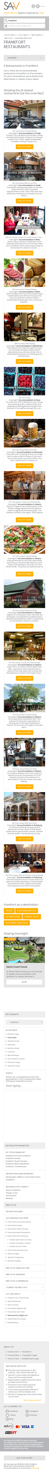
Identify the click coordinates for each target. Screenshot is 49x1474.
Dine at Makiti (24, 279)
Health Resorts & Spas (17, 1319)
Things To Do (12, 1193)
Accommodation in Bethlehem (29, 346)
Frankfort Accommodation (18, 1155)
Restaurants (37, 35)
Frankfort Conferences (16, 1166)
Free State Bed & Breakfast (19, 1232)
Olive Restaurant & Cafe (24, 227)
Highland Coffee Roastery (24, 491)
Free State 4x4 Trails (16, 1312)
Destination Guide (14, 1212)
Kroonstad (29, 1177)
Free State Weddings (15, 1274)
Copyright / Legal (29, 1355)
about (9, 910)
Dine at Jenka (24, 333)
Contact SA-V (13, 1352)
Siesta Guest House (16, 966)
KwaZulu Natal (13, 1048)
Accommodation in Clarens (29, 504)
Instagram (33, 1411)
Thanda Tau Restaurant (24, 120)
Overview (12, 58)
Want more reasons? (32, 1400)
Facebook (14, 1411)
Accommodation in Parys (29, 400)
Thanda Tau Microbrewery (24, 173)
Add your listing (24, 1458)
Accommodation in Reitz (29, 239)
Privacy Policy (13, 1355)
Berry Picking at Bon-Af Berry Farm (24, 389)
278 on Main (24, 704)
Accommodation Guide (17, 1218)
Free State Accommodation (19, 1222)
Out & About (23, 35)
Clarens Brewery (24, 758)
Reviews (9, 1198)
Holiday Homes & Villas (18, 1246)
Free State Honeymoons (18, 1250)
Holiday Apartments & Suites (21, 1240)
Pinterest (33, 1415)
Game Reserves (14, 1301)
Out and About (13, 1294)
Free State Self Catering (18, 1236)
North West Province (16, 1059)
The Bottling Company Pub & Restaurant (24, 814)
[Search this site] (33, 6)
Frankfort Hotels (13, 1158)
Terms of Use (13, 1359)
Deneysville (11, 1177)
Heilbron (20, 1177)
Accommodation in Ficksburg (29, 825)
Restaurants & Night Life (18, 1315)
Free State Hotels (15, 1225)
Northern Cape (14, 1062)
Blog (11, 1419)
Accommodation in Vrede (30, 133)
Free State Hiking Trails (17, 1308)
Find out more (24, 147)
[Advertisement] (24, 1116)
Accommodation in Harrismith (29, 452)
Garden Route (13, 1041)
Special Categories (16, 1257)
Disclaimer (26, 1352)
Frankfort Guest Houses (16, 1161)
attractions (13, 916)
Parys (37, 1177)
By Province (11, 1030)
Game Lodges (13, 1253)
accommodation (26, 910)
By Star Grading (14, 1261)
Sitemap (35, 1468)
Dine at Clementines (24, 600)
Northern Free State (23, 38)
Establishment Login (30, 1359)
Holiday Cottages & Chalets (20, 1243)
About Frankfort (13, 1190)
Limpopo (11, 1052)
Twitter (13, 1415)
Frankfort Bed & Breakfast (17, 1164)
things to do (31, 916)
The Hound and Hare (24, 439)
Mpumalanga (13, 1055)
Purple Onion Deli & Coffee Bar (24, 653)
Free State (8, 38)
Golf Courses (13, 1305)
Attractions (11, 1195)
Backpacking (13, 1322)
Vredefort (10, 1179)
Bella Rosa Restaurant (24, 865)
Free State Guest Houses (18, 1229)
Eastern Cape (13, 1034)
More (24, 982)
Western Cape (14, 1066)
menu (38, 6)
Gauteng (11, 1044)
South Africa (10, 35)
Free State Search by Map (18, 1268)
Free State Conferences (17, 1281)
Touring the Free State (16, 1287)
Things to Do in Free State (18, 1298)
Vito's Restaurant (24, 546)
